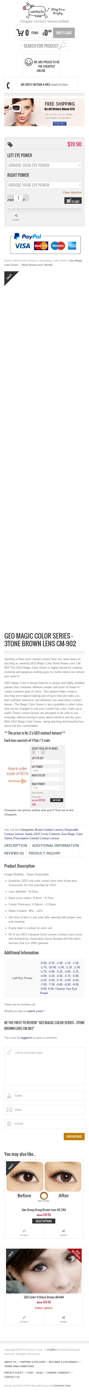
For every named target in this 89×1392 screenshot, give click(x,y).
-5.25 (43, 980)
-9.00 (75, 984)
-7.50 (51, 984)
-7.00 (43, 984)
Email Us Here (59, 84)
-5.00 (75, 976)
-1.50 (75, 963)
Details (24, 1235)
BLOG (40, 1372)
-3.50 (67, 971)
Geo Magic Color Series (53, 260)
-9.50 (43, 988)
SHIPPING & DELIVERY (33, 1361)
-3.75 (75, 971)
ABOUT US (10, 1361)
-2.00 (61, 967)
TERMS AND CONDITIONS (19, 1366)
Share (63, 1235)
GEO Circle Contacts (26, 260)
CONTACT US (12, 1376)
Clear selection (72, 192)
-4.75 (67, 976)
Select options (44, 1221)
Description (15, 845)
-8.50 (67, 984)
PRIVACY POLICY (13, 1372)
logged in (26, 1037)
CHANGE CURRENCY (58, 1372)
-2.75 (43, 971)
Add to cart (73, 201)
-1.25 (67, 963)
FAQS (30, 1372)
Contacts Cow (62, 1385)
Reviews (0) (14, 853)
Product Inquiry (44, 853)
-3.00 (51, 971)
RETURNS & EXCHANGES (63, 1361)
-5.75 (59, 980)
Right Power (18, 175)
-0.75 (51, 963)
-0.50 (43, 963)
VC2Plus (52, 1349)
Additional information (55, 845)
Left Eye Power (19, 155)
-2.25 (69, 967)
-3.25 (59, 971)
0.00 (51, 988)
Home (7, 260)
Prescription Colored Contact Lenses (36, 838)
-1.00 (59, 963)
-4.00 (43, 976)
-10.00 (52, 967)
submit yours (35, 1011)
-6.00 (67, 980)
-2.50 (77, 967)
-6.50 (75, 980)
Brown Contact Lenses (49, 829)
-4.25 (51, 976)
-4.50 (59, 976)
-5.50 (51, 980)
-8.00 (59, 984)
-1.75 (43, 967)
